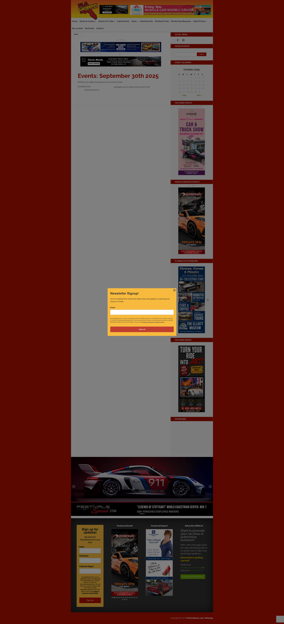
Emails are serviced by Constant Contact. (153, 322)
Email (112, 307)
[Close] (174, 290)
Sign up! (142, 329)
